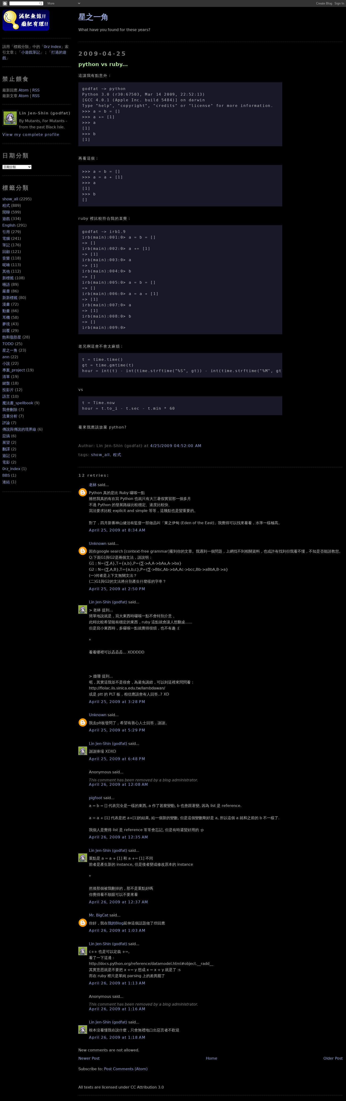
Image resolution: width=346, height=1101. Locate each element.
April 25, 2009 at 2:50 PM (117, 589)
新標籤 (8, 278)
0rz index (52, 46)
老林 (93, 485)
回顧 (6, 251)
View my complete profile (30, 134)
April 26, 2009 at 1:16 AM (117, 1009)
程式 (6, 205)
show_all (10, 199)
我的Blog (116, 923)
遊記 (6, 455)
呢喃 (6, 265)
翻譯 (6, 449)
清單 (6, 376)
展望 (6, 442)
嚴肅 (6, 291)
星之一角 (9, 350)
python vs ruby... (103, 64)
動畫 (6, 311)
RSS (36, 90)
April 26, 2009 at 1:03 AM (117, 930)
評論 (6, 423)
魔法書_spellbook (17, 403)
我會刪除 (9, 409)
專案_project (13, 370)
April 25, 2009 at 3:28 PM (117, 702)
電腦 (6, 238)
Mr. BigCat (98, 915)
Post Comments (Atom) (126, 1069)
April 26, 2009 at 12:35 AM (118, 837)
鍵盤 (6, 383)
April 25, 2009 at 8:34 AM (117, 530)
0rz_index (11, 469)
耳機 (6, 317)
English (9, 225)
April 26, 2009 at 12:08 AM (118, 784)
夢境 (6, 324)
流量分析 (9, 416)
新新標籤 (9, 297)
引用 (6, 232)
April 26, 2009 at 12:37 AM (118, 902)
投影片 (8, 390)
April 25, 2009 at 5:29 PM (117, 730)
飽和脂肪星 (11, 337)
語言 (6, 396)
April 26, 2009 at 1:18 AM (117, 1037)
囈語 (6, 284)
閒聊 (6, 212)
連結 (6, 482)
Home (211, 1058)
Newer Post (89, 1058)
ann (5, 357)
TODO (8, 344)
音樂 (6, 258)
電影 (6, 462)
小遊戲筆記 (30, 52)
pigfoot (95, 798)
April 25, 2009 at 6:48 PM (117, 759)
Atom (24, 90)
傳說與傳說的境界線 (19, 429)
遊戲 (6, 218)
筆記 (6, 245)
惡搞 (6, 436)
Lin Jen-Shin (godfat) (108, 602)
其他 (6, 271)
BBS (6, 475)
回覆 (6, 330)
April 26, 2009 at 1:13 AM (117, 983)
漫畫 (6, 304)
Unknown (97, 543)
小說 (6, 363)
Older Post (333, 1058)
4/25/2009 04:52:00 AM (176, 446)
